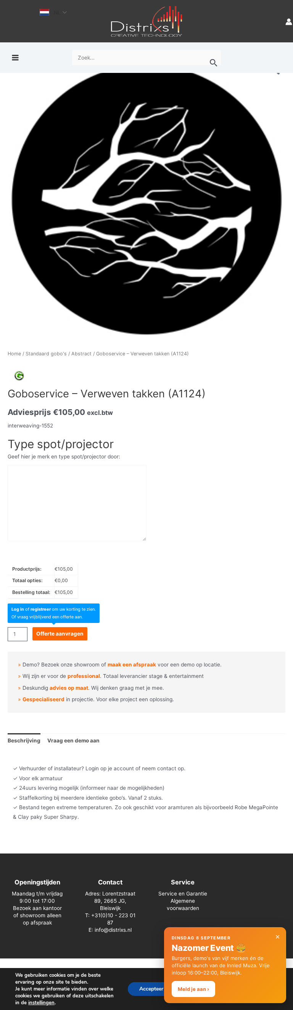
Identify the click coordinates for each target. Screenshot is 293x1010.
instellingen (41, 1002)
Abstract (81, 354)
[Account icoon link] (288, 21)
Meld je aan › (193, 989)
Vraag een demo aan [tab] (73, 740)
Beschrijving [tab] (24, 740)
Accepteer (151, 988)
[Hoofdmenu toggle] (15, 57)
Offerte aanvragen (60, 634)
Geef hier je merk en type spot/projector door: (64, 456)
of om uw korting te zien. (53, 609)
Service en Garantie (182, 894)
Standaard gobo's (46, 354)
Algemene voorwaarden (183, 904)
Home (14, 354)
